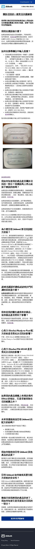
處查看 (7, 115)
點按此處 (13, 37)
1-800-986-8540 (27, 6)
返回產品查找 (5, 177)
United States (24, 2)
